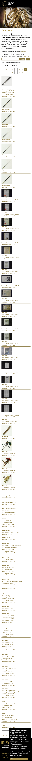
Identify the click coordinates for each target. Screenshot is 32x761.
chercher (22, 59)
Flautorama (26, 56)
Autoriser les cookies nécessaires (19, 758)
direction (23, 51)
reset (27, 59)
